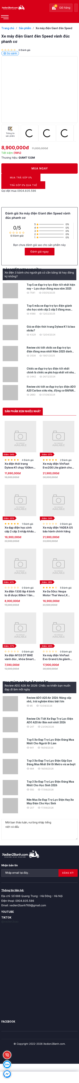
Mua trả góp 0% (20, 178)
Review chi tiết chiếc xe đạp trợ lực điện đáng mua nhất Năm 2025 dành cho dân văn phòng (49, 351)
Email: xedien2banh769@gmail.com (23, 905)
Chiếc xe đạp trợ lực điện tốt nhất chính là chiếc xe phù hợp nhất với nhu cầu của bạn (50, 372)
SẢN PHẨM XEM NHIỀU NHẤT (23, 411)
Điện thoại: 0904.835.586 (17, 900)
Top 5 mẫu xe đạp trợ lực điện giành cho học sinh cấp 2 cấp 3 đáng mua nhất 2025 (49, 309)
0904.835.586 (26, 190)
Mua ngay (39, 168)
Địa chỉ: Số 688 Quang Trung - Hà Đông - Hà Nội (32, 896)
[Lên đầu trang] (67, 1056)
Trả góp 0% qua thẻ (23, 186)
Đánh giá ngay (39, 251)
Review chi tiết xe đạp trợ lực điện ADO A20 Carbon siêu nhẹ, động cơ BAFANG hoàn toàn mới (51, 390)
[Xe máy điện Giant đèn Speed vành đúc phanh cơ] (39, 89)
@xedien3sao (9, 921)
